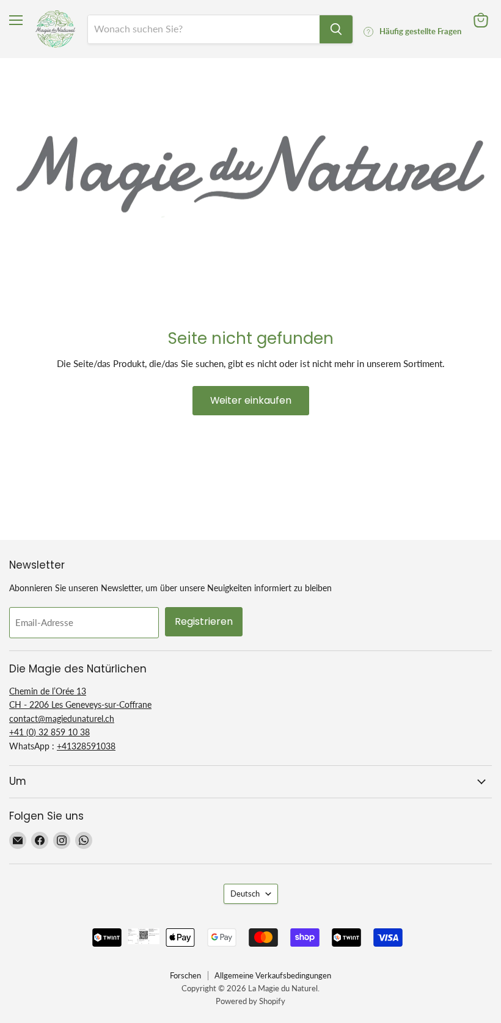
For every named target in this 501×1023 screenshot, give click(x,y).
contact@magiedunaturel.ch (61, 718)
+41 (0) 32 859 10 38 (49, 732)
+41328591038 (86, 746)
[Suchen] (336, 29)
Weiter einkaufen (250, 400)
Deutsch (245, 893)
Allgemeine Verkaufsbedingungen (272, 975)
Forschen (185, 975)
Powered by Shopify (250, 1001)
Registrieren (204, 621)
